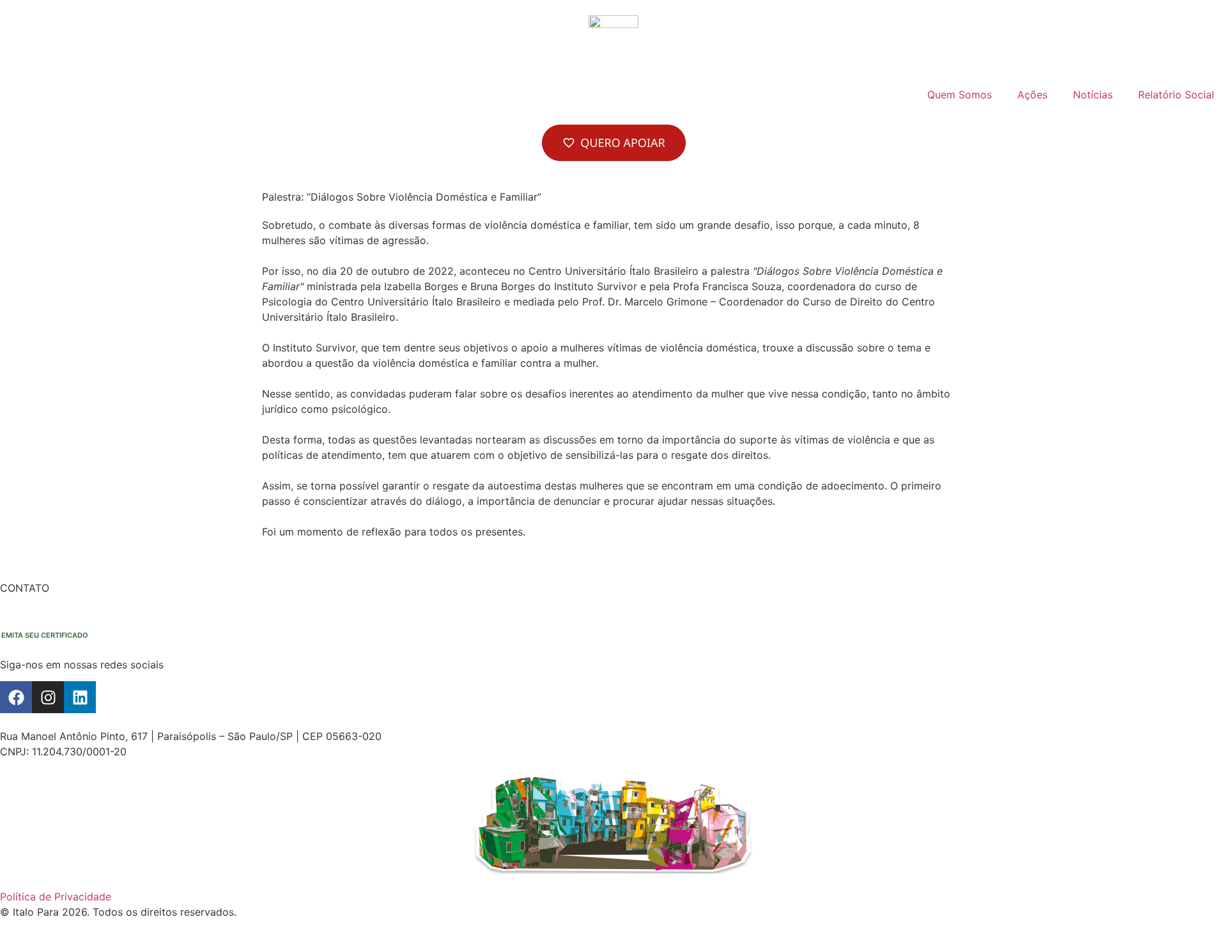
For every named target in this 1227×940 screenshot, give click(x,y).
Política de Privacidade (55, 896)
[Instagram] (48, 697)
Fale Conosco (33, 603)
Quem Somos (959, 94)
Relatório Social (1176, 94)
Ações (1032, 94)
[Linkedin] (80, 697)
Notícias (1093, 94)
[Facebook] (16, 697)
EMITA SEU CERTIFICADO (44, 635)
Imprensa (92, 603)
